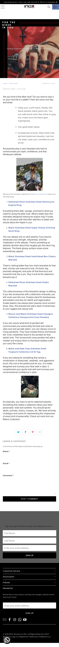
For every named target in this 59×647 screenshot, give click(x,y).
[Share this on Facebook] (25, 432)
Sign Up (29, 555)
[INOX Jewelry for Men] (29, 7)
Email (6, 463)
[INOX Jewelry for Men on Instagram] (14, 619)
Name (6, 451)
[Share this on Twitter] (18, 432)
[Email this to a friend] (40, 432)
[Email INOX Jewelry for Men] (4, 619)
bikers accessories (38, 194)
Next (53, 83)
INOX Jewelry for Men (18, 634)
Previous (45, 83)
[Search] (48, 7)
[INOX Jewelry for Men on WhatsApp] (19, 619)
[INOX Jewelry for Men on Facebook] (9, 619)
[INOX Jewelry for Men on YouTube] (24, 619)
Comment (8, 475)
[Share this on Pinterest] (33, 432)
